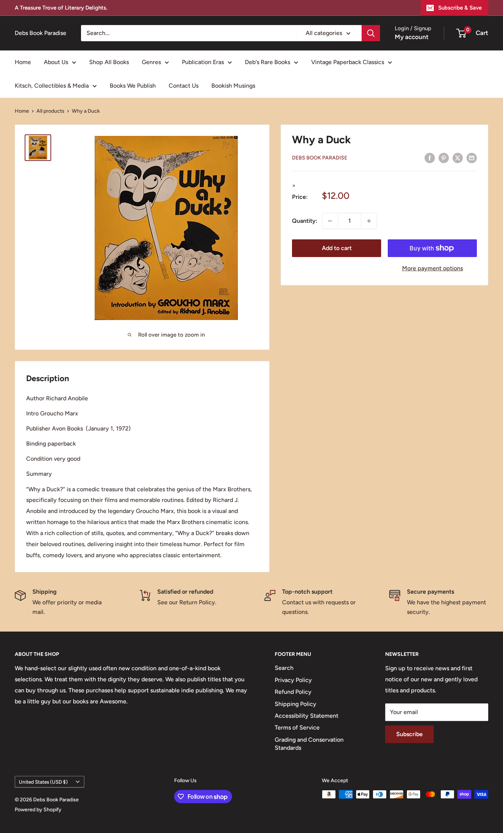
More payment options (432, 268)
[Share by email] (472, 157)
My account (412, 37)
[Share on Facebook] (430, 157)
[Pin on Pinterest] (444, 157)
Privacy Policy (293, 679)
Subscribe (409, 734)
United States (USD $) (43, 782)
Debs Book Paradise (319, 158)
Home (23, 62)
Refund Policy (293, 691)
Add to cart (337, 248)
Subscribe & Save (460, 7)
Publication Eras (203, 62)
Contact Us (183, 85)
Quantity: (304, 220)
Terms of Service (297, 727)
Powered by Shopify (38, 809)
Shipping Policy (295, 703)
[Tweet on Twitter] (458, 157)
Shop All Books (109, 62)
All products (50, 111)
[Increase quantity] (369, 221)
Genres (151, 62)
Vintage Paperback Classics (347, 62)
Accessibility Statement (306, 715)
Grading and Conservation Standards (309, 743)
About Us (56, 62)
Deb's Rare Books (267, 62)
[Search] (371, 33)
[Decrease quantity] (330, 221)
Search (284, 667)
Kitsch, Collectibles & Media (52, 85)
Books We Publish (133, 85)
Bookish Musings (233, 85)
